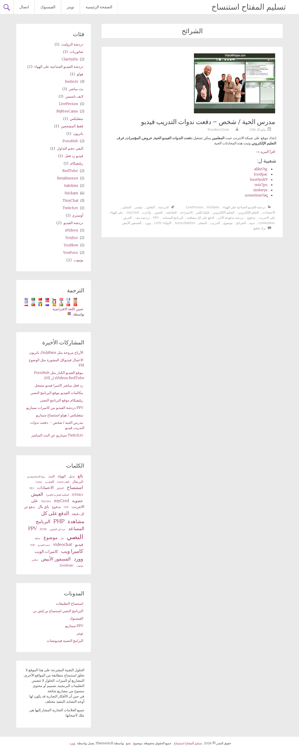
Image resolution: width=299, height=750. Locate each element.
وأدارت (146, 212)
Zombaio (66, 565)
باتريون (78, 133)
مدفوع (251, 218)
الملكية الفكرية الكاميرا (57, 495)
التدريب (215, 223)
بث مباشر (76, 89)
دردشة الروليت (72, 44)
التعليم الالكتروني (223, 212)
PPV (156, 218)
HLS (32, 488)
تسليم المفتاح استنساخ (248, 7)
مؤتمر (138, 207)
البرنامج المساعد (172, 218)
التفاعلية (171, 212)
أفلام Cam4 (63, 482)
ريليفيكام (76, 163)
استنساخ (75, 487)
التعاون (150, 207)
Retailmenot (67, 178)
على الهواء (116, 212)
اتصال (24, 7)
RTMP (43, 529)
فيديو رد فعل (74, 156)
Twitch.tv (70, 208)
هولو (80, 74)
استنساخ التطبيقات (69, 603)
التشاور (126, 207)
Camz (39, 482)
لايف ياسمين (74, 96)
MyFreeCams (67, 111)
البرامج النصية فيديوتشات (65, 640)
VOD (32, 545)
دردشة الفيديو (73, 223)
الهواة (62, 476)
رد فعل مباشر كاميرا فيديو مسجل (59, 385)
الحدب (49, 482)
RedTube (70, 170)
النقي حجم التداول (70, 148)
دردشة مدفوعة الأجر (231, 218)
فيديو (79, 544)
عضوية (77, 500)
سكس (35, 559)
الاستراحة (186, 212)
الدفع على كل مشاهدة (200, 218)
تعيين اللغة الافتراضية (68, 309)
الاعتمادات (268, 212)
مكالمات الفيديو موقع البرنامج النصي (56, 393)
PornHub (70, 141)
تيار (62, 538)
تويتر (70, 7)
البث (51, 476)
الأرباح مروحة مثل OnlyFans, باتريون (56, 352)
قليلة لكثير (202, 212)
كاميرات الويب (46, 551)
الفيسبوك (47, 7)
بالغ (80, 475)
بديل (72, 476)
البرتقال (77, 482)
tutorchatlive (185, 223)
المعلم (203, 223)
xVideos (71, 230)
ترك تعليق (259, 228)
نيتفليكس (76, 118)
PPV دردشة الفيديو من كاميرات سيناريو (54, 407)
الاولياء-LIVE (162, 223)
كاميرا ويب (72, 551)
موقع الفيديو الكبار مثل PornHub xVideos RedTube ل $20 (59, 375)
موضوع (228, 223)
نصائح (37, 538)
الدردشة (163, 207)
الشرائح (241, 223)
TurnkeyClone (218, 129)
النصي (75, 537)
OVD (66, 507)
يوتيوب (78, 260)
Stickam (213, 207)
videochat (62, 544)
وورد (148, 223)
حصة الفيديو (44, 545)
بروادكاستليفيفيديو (36, 476)
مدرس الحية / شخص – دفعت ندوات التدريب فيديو (208, 122)
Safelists (71, 185)
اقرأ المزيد (265, 151)
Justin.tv (71, 81)
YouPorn (70, 252)
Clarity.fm (70, 59)
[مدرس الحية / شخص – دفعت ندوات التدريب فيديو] (234, 112)
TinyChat (70, 200)
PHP (59, 521)
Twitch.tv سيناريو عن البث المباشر (57, 435)
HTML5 (77, 495)
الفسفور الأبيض (131, 223)
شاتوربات (76, 51)
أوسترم (77, 215)
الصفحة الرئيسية (99, 7)
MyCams (46, 501)
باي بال (43, 506)
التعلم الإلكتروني (248, 212)
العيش (159, 212)
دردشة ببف (142, 218)
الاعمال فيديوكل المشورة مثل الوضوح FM (56, 362)
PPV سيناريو (74, 626)
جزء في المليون (57, 529)
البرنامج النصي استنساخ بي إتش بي (58, 611)
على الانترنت (267, 218)
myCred (133, 212)
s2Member (267, 223)
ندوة (252, 223)
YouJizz (71, 237)
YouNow (71, 245)
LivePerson (194, 207)
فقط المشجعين (72, 126)
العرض (127, 218)
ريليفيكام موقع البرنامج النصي (61, 400)
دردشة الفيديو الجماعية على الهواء (244, 207)
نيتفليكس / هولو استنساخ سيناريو (59, 415)
